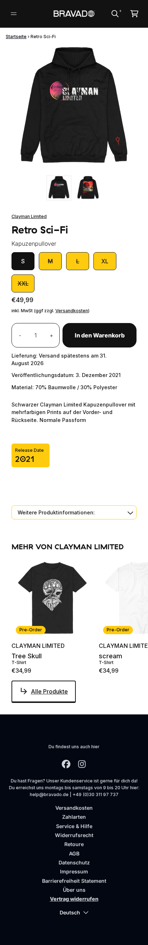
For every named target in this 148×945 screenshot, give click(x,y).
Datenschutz (74, 862)
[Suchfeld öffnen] (115, 14)
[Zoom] (74, 108)
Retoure (74, 844)
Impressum (74, 871)
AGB (74, 853)
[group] (59, 188)
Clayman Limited (29, 216)
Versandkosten (71, 310)
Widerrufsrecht (74, 835)
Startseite (16, 36)
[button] (74, 512)
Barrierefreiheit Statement (74, 881)
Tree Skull (26, 656)
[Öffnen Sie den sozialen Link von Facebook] (66, 764)
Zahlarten (74, 817)
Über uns (74, 890)
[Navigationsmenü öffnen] (14, 14)
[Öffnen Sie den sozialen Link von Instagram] (82, 764)
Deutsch (70, 912)
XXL (23, 283)
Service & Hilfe (74, 826)
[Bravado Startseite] (74, 14)
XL (104, 261)
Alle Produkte (49, 691)
